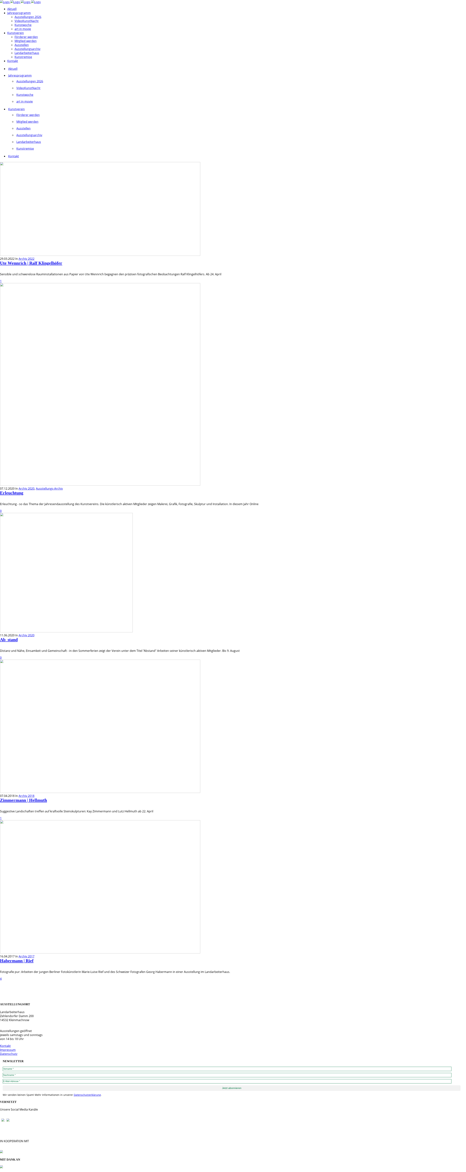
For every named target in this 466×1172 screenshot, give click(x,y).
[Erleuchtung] (100, 485)
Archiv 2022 (26, 259)
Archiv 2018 (26, 796)
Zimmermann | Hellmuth (23, 800)
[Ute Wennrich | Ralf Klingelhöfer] (100, 255)
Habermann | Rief (16, 960)
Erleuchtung (11, 493)
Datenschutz (8, 1054)
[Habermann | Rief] (100, 952)
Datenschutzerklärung (87, 1095)
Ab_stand (9, 639)
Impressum (8, 1050)
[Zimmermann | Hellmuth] (100, 792)
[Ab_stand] (66, 631)
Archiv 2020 (26, 489)
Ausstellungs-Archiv (49, 489)
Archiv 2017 (26, 956)
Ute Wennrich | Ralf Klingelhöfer (31, 263)
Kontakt (5, 1046)
